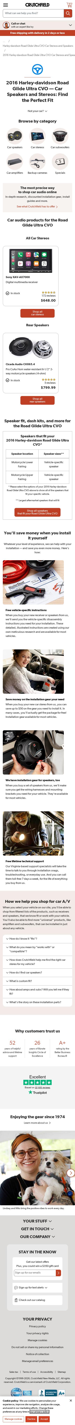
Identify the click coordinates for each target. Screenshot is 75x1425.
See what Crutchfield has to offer (36, 206)
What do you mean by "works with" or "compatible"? (31, 949)
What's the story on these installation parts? (35, 1002)
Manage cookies (37, 1340)
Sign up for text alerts (31, 1287)
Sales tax (13, 1372)
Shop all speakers (37, 512)
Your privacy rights (37, 1333)
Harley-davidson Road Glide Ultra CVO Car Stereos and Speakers (38, 46)
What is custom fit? (20, 981)
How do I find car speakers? (25, 972)
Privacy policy (37, 1326)
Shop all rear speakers (37, 400)
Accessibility (46, 1372)
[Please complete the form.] (58, 1273)
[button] (71, 1173)
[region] (37, 1173)
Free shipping (37, 33)
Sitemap (62, 1372)
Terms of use (29, 1372)
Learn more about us (36, 1123)
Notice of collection (37, 1354)
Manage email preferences (37, 1361)
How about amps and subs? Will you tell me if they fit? (39, 991)
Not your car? (36, 111)
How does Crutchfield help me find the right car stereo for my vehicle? (37, 962)
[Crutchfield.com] (38, 5)
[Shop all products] (5, 5)
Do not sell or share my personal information (37, 1347)
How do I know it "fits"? (23, 939)
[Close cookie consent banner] (70, 1400)
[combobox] (37, 13)
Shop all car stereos (37, 313)
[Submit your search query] (68, 13)
